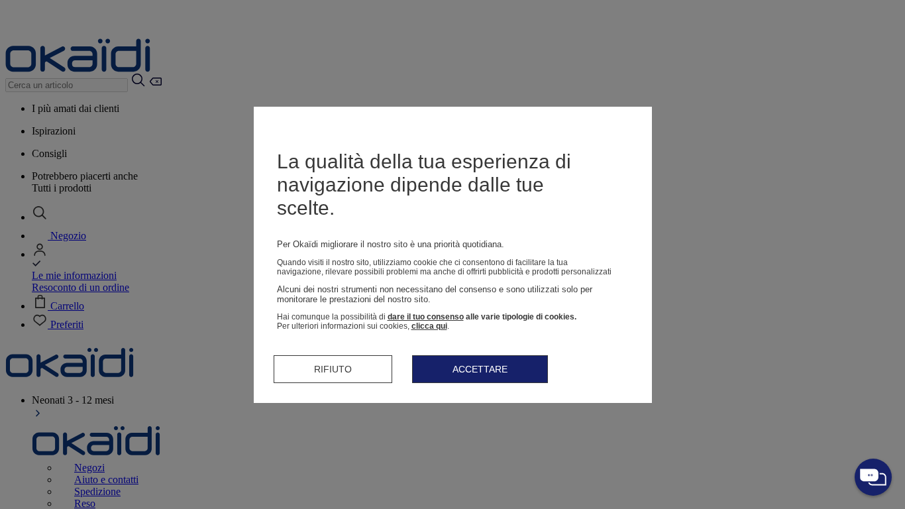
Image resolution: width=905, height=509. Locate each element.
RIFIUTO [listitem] (333, 369)
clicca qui (429, 326)
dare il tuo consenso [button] (426, 316)
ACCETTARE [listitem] (479, 369)
